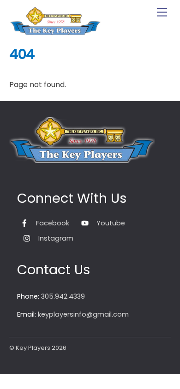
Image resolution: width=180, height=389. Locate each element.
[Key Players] (55, 32)
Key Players (33, 347)
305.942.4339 (63, 296)
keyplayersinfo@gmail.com (83, 314)
